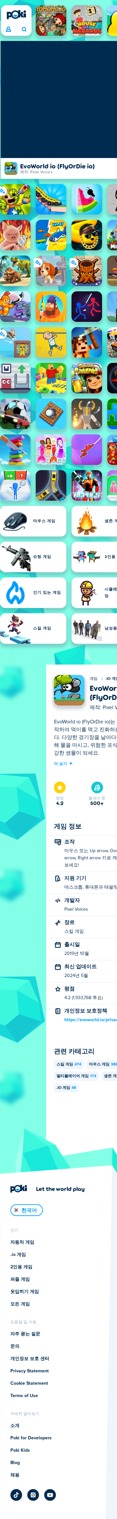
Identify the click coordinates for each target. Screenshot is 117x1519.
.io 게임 (66, 1088)
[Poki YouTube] (50, 1495)
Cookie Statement (29, 1383)
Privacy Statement (29, 1371)
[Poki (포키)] (16, 14)
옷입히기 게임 (24, 1291)
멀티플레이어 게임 (76, 1076)
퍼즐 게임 (20, 1279)
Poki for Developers (31, 1438)
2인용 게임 (21, 1267)
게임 (94, 679)
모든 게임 (20, 1304)
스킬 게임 (69, 1064)
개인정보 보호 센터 (29, 1358)
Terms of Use (24, 1396)
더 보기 (60, 763)
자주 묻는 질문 (25, 1334)
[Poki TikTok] (16, 1495)
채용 (15, 1475)
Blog (15, 1462)
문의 (15, 1346)
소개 (15, 1425)
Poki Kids (20, 1450)
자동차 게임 (22, 1242)
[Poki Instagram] (33, 1495)
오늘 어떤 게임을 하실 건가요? (24, 29)
